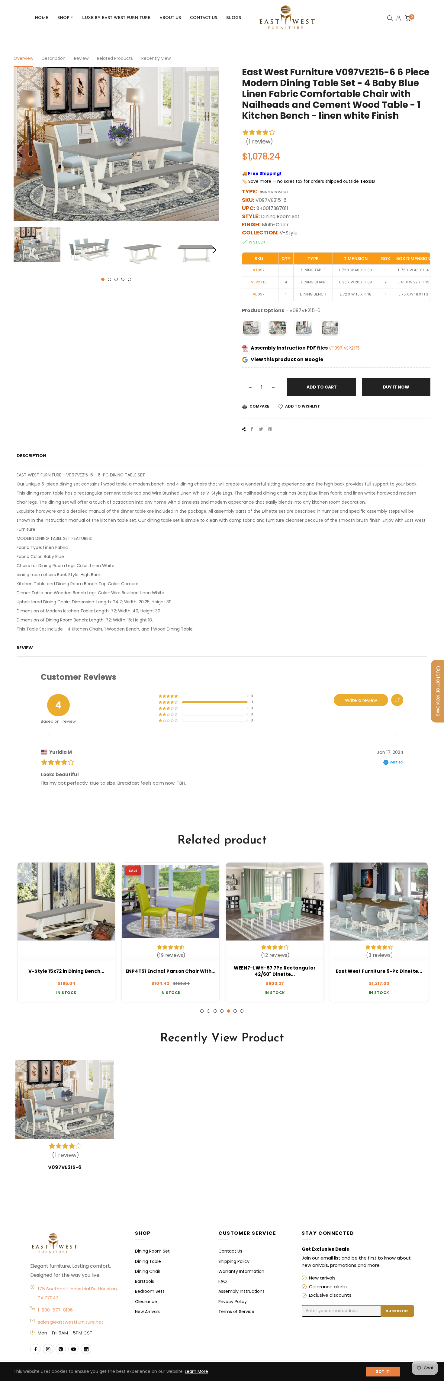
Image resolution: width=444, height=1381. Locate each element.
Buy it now (396, 387)
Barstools (144, 1281)
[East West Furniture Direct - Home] (76, 1243)
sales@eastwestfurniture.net (71, 1322)
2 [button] (109, 279)
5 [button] (129, 279)
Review (81, 58)
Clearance (146, 1302)
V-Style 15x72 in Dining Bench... (66, 971)
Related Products (115, 58)
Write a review (361, 700)
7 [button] (241, 1011)
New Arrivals (147, 1311)
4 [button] (122, 279)
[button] (397, 700)
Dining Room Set (152, 1251)
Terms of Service (236, 1311)
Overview (23, 58)
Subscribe (397, 1310)
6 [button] (235, 1011)
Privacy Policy (232, 1302)
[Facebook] (35, 1349)
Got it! (383, 1371)
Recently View (156, 58)
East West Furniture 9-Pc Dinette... (378, 971)
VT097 (336, 348)
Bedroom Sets (150, 1291)
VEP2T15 (352, 348)
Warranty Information (241, 1271)
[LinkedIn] (86, 1349)
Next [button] (214, 250)
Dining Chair (147, 1271)
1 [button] (103, 279)
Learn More (196, 1371)
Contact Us (230, 1251)
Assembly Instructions (241, 1291)
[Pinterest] (61, 1349)
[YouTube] (73, 1349)
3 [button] (116, 279)
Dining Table (148, 1261)
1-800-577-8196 (55, 1310)
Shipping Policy (233, 1261)
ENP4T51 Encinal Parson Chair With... (170, 971)
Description (54, 58)
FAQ (222, 1281)
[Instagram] (48, 1349)
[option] (66, 932)
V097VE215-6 (65, 1167)
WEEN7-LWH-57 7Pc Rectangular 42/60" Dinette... (274, 971)
